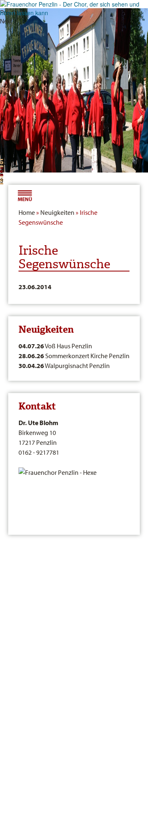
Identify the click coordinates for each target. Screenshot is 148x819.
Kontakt (37, 406)
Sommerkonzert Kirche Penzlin (74, 356)
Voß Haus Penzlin (55, 346)
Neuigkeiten (57, 212)
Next (6, 21)
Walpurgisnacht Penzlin (64, 365)
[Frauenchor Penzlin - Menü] (24, 195)
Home (26, 212)
